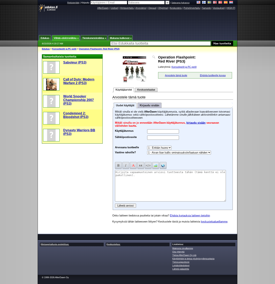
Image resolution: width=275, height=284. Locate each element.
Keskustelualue (146, 89)
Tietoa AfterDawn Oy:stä (184, 255)
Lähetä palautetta (180, 269)
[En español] (226, 2)
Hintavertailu (127, 8)
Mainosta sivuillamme (182, 248)
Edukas (46, 49)
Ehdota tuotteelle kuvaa (213, 75)
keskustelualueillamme (214, 221)
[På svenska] (209, 2)
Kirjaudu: (85, 2)
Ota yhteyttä (178, 252)
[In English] (199, 2)
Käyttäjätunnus (124, 130)
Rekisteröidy (73, 2)
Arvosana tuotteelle (127, 147)
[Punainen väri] (133, 165)
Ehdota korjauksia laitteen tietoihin (190, 215)
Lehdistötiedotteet (180, 265)
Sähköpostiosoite (126, 137)
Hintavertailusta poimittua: (55, 244)
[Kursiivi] (125, 165)
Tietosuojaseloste (180, 262)
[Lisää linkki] (163, 165)
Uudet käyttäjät (125, 105)
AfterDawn (103, 8)
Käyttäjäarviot (124, 89)
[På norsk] (215, 2)
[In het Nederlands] (231, 2)
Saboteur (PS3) (74, 62)
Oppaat (152, 8)
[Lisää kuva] (155, 165)
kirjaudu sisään (196, 122)
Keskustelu (176, 8)
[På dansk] (220, 2)
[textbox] (160, 43)
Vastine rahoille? (125, 152)
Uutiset (114, 8)
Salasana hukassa (180, 2)
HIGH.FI (230, 8)
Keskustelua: (113, 244)
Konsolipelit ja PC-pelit (64, 49)
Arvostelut (140, 8)
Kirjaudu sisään (149, 105)
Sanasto (206, 8)
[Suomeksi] (204, 2)
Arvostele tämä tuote (176, 75)
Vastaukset (219, 8)
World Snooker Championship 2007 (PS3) (78, 100)
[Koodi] (148, 165)
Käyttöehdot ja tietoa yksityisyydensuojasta (193, 258)
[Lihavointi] (118, 165)
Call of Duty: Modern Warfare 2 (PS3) (78, 81)
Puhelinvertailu (192, 8)
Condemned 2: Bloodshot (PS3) (75, 115)
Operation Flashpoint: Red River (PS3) (99, 49)
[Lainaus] (140, 165)
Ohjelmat (163, 8)
